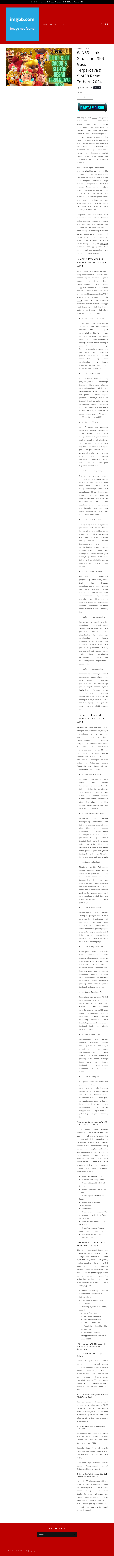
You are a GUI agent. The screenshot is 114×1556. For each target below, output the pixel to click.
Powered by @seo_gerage (28, 1551)
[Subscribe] (74, 1534)
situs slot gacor (96, 660)
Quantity (79, 92)
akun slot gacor (89, 1273)
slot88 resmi (99, 168)
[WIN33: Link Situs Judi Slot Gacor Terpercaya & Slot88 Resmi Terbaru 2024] (92, 112)
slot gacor (104, 243)
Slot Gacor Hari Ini (15, 1551)
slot (91, 1068)
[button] (101, 24)
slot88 (94, 117)
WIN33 (79, 1390)
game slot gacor (84, 766)
